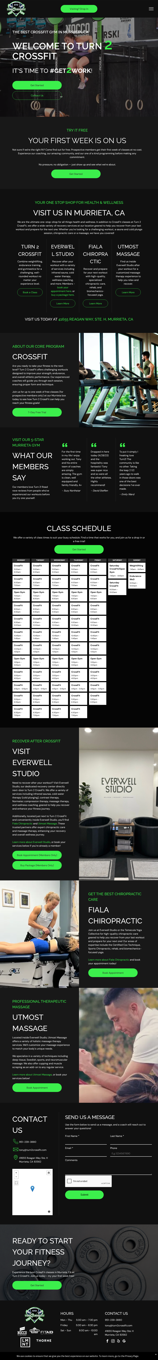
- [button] (16, 1177)
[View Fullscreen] (16, 1183)
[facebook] (107, 1341)
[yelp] (118, 1341)
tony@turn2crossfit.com (32, 1150)
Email (69, 1148)
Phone (113, 1148)
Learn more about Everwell (27, 842)
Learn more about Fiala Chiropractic (108, 959)
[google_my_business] (124, 1341)
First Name (72, 1136)
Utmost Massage (47, 823)
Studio (46, 842)
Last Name (117, 1136)
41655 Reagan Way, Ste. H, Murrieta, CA (95, 319)
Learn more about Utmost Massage (32, 1074)
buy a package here (62, 294)
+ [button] (16, 1173)
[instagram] (112, 1341)
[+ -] (32, 1192)
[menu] (151, 9)
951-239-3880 (27, 1142)
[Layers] (49, 1173)
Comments (71, 1160)
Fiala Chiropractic (22, 823)
